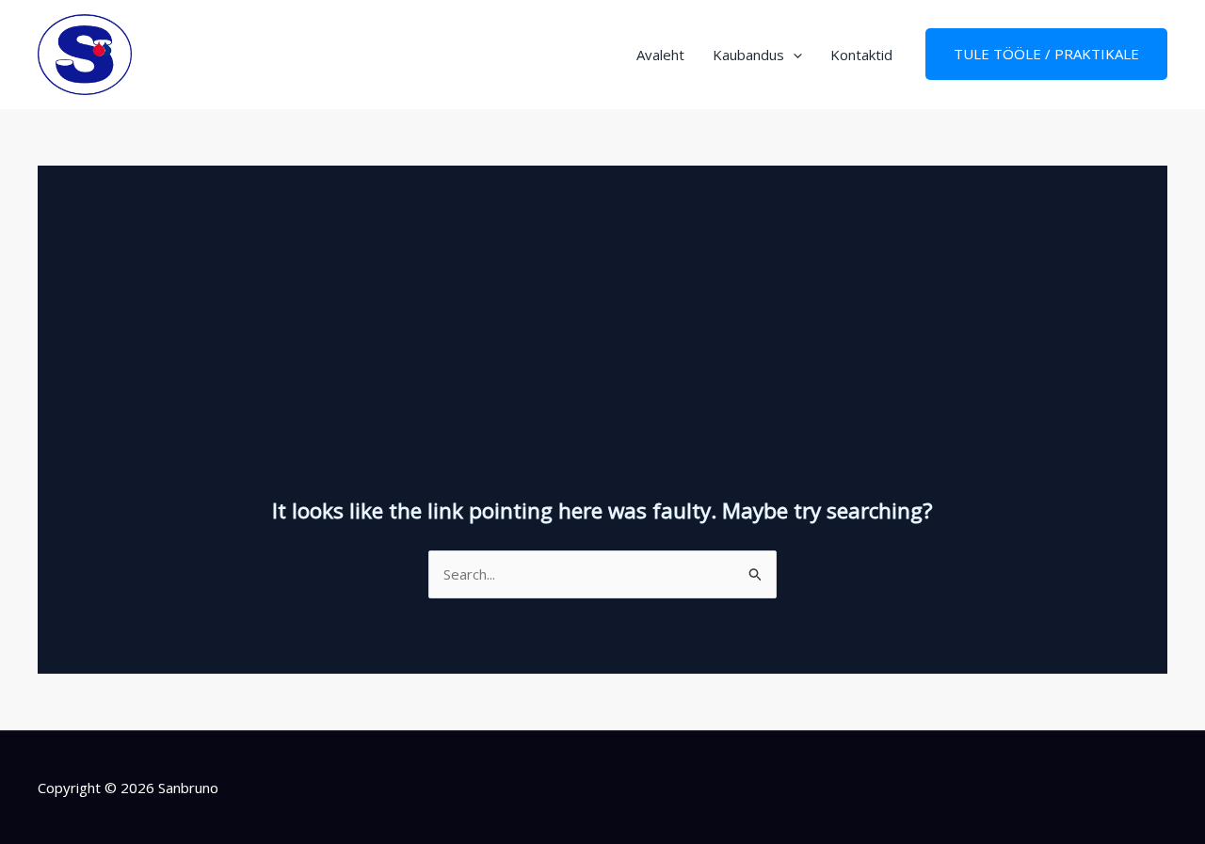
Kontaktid (861, 54)
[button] (793, 54)
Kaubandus (748, 54)
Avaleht (660, 54)
